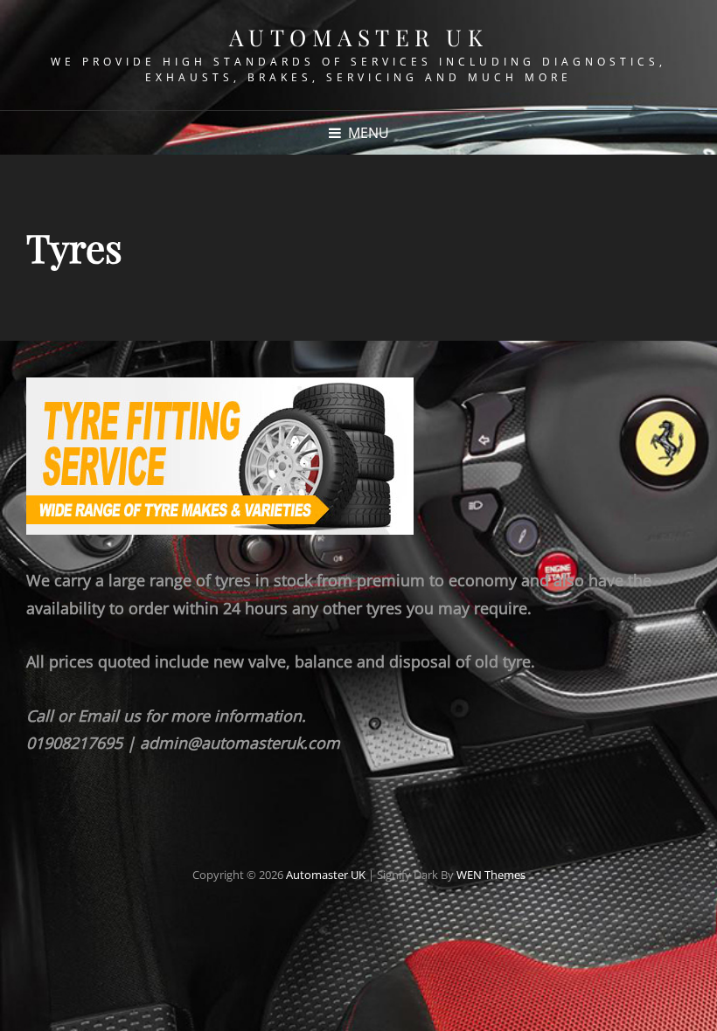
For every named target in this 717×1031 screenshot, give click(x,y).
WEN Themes (491, 874)
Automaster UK (359, 37)
